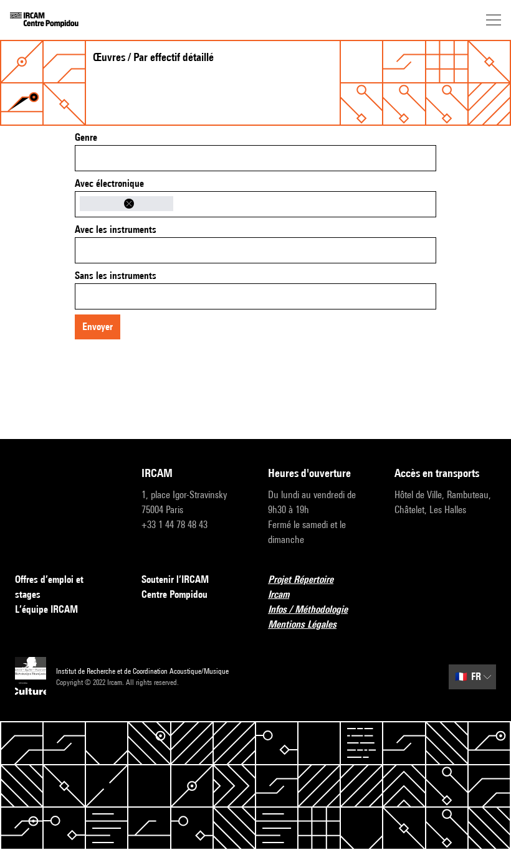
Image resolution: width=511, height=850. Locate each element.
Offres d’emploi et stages (49, 587)
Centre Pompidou (174, 594)
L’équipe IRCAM (46, 609)
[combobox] (255, 158)
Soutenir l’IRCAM (175, 579)
